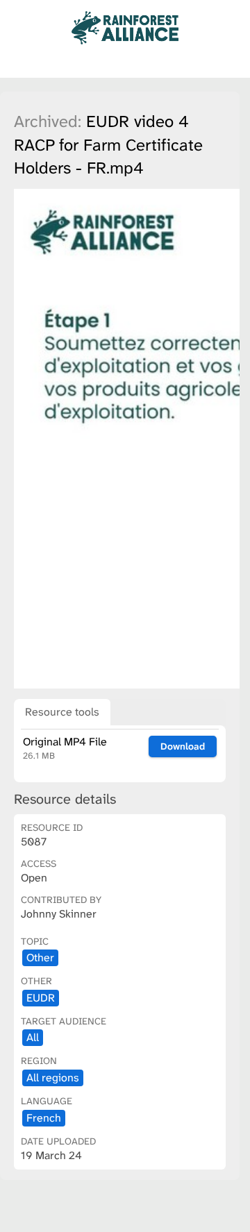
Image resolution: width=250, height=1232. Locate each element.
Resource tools (62, 711)
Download (182, 746)
